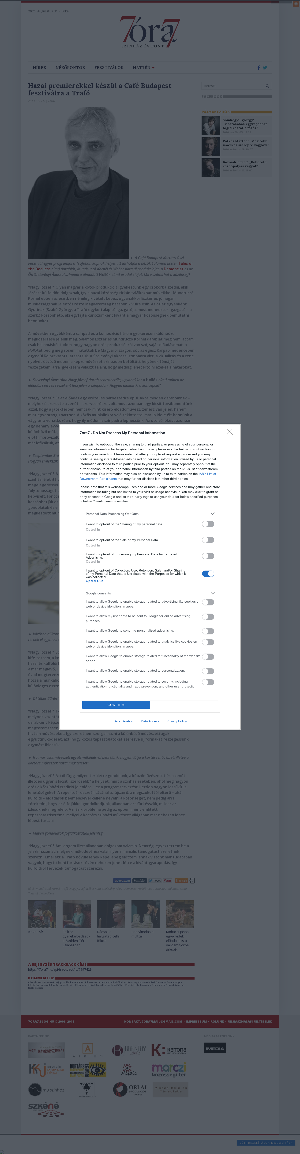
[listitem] (150, 513)
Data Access (150, 721)
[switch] (208, 524)
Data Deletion (123, 721)
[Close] (231, 433)
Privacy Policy (176, 721)
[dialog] (150, 577)
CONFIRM (116, 705)
